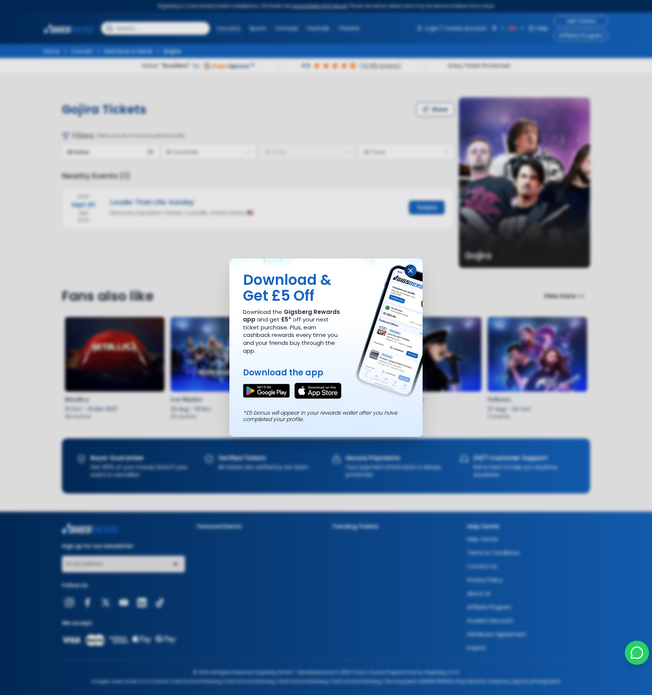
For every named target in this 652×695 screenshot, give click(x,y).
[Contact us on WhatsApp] (637, 653)
